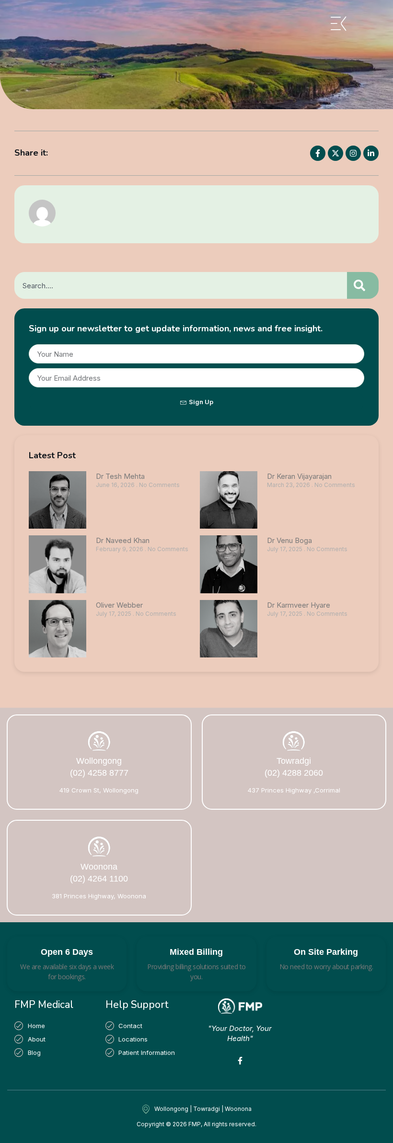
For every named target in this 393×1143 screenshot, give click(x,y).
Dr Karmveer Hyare (299, 605)
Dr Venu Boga (290, 540)
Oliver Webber (119, 605)
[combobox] (180, 285)
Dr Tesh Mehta (120, 476)
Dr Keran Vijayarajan (299, 476)
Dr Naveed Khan (123, 540)
